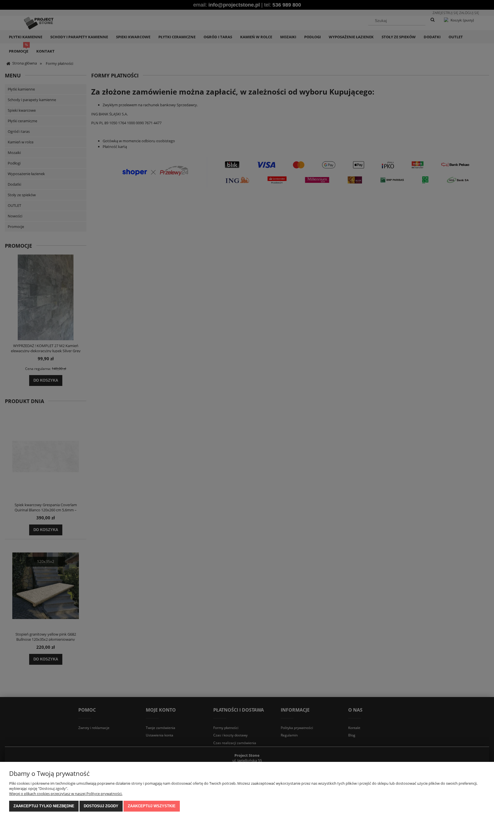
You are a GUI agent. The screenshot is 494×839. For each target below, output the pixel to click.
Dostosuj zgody (101, 806)
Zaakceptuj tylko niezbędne (43, 806)
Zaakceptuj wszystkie (152, 806)
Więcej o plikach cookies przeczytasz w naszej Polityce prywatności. (65, 793)
